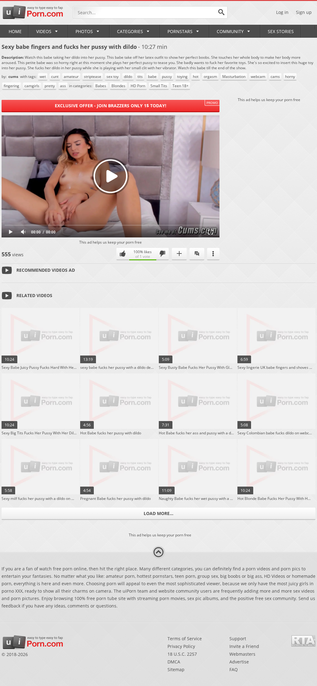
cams (275, 76)
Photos (84, 31)
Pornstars (180, 31)
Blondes (118, 85)
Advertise (239, 662)
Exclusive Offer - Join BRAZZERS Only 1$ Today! (110, 106)
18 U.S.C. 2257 (182, 654)
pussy (167, 76)
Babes (100, 85)
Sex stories (281, 31)
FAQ (233, 669)
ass (63, 85)
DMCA (173, 662)
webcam (258, 76)
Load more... (158, 513)
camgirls (31, 85)
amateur (71, 76)
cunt (55, 76)
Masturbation (233, 76)
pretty (50, 85)
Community (230, 31)
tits (140, 76)
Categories (130, 31)
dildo (128, 76)
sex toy (112, 76)
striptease (92, 76)
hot (195, 76)
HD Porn (138, 85)
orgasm (210, 76)
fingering (11, 85)
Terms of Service (184, 638)
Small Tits (158, 85)
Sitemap (176, 669)
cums (13, 76)
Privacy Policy (181, 646)
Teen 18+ (180, 85)
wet (43, 76)
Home (15, 31)
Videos (43, 31)
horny (290, 76)
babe (152, 76)
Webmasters (242, 654)
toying (182, 76)
